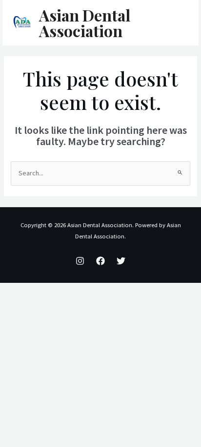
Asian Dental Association (84, 22)
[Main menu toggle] (178, 23)
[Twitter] (121, 260)
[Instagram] (80, 260)
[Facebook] (100, 260)
